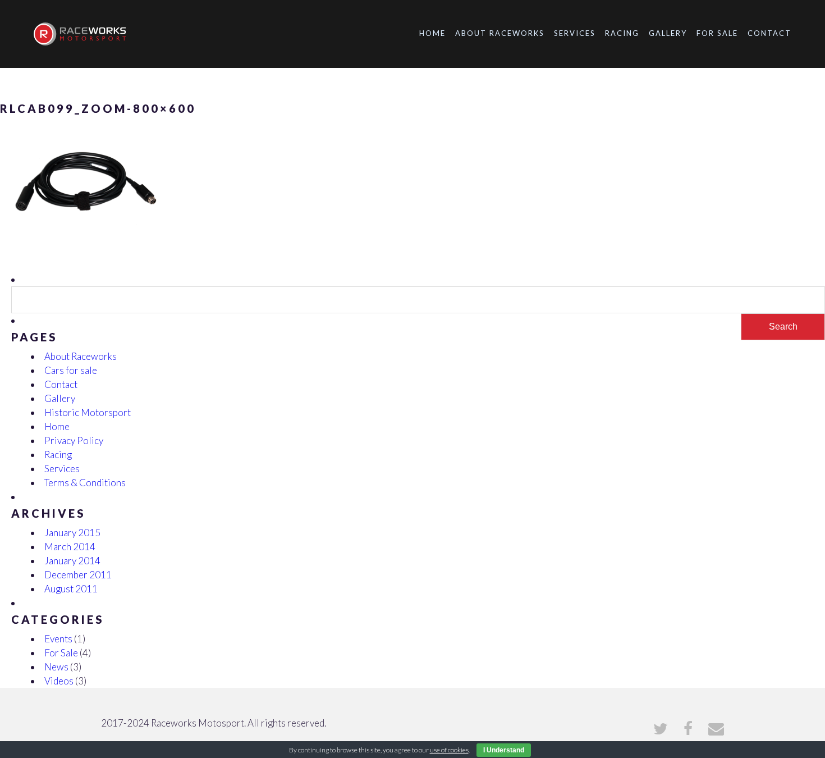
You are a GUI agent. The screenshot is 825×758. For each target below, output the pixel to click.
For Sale (717, 33)
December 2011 (78, 575)
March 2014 (69, 546)
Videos (59, 681)
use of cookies (449, 750)
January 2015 (72, 532)
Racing (622, 33)
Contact (769, 33)
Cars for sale (70, 370)
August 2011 (71, 589)
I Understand (503, 750)
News (56, 667)
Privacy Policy (73, 440)
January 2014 (72, 561)
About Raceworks (499, 33)
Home (432, 33)
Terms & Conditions (85, 482)
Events (58, 639)
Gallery (668, 33)
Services (574, 33)
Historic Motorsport (87, 412)
